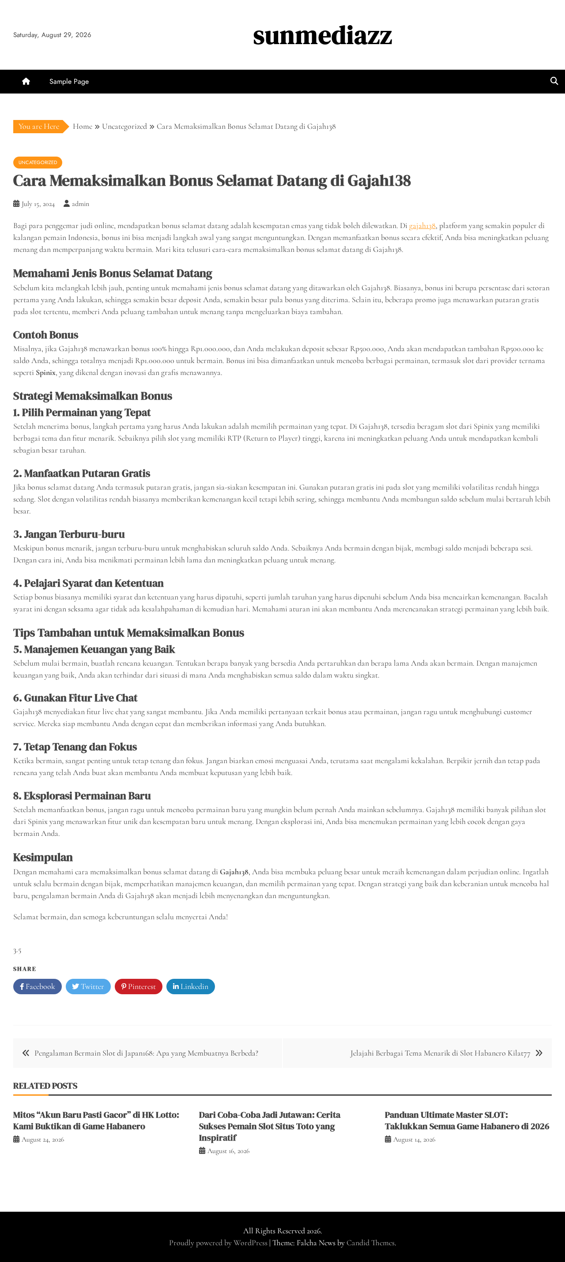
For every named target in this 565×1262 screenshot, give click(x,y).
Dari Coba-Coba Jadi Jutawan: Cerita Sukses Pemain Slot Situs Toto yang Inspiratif (269, 1126)
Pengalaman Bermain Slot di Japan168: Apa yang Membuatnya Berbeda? (146, 1053)
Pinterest (141, 986)
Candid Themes (371, 1242)
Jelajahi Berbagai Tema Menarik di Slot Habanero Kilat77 (440, 1053)
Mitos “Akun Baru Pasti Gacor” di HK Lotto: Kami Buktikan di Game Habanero (96, 1120)
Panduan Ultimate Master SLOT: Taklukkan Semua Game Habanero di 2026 (467, 1120)
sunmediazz (322, 34)
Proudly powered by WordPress (219, 1242)
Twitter (91, 986)
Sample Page (69, 81)
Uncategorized (38, 162)
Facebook (39, 986)
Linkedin (193, 986)
